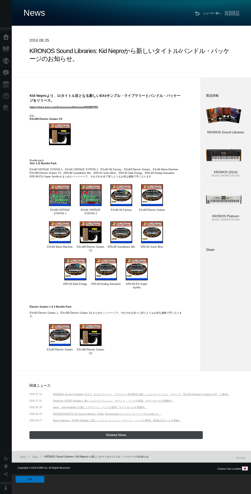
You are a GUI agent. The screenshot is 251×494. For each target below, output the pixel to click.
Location (7, 466)
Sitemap (240, 457)
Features (7, 73)
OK (30, 479)
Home (7, 37)
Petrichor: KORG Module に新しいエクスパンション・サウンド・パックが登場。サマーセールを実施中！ (113, 400)
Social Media (7, 474)
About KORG (7, 488)
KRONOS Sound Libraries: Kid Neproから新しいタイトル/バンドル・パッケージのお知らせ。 (97, 456)
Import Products (7, 61)
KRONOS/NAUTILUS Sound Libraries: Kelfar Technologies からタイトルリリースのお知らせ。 (107, 413)
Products (7, 49)
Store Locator (7, 108)
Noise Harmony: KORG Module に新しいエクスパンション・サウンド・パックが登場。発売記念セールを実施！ (117, 420)
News (7, 459)
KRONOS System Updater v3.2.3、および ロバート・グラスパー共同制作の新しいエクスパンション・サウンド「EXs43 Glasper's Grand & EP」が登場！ (141, 394)
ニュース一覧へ (212, 13)
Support (7, 96)
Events (7, 84)
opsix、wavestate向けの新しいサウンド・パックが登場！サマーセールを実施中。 (100, 407)
